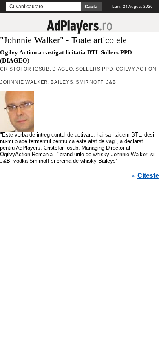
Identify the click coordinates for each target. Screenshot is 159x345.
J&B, (111, 82)
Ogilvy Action (136, 69)
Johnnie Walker (24, 82)
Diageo (62, 69)
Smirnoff (90, 82)
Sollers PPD (94, 69)
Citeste (148, 175)
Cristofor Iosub (25, 69)
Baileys (62, 82)
